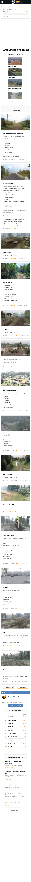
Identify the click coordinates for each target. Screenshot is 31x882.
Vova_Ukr (11, 740)
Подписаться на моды (15, 705)
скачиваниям (16, 110)
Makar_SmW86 (12, 736)
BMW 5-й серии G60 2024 (12, 802)
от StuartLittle (9, 767)
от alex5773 (8, 779)
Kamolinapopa (12, 730)
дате (16, 107)
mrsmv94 (11, 717)
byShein (10, 723)
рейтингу (15, 109)
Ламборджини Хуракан (12, 784)
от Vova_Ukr (8, 789)
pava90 (10, 746)
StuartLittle (12, 733)
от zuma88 (8, 798)
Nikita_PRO (11, 726)
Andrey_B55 (11, 743)
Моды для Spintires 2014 (14, 696)
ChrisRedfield (12, 720)
